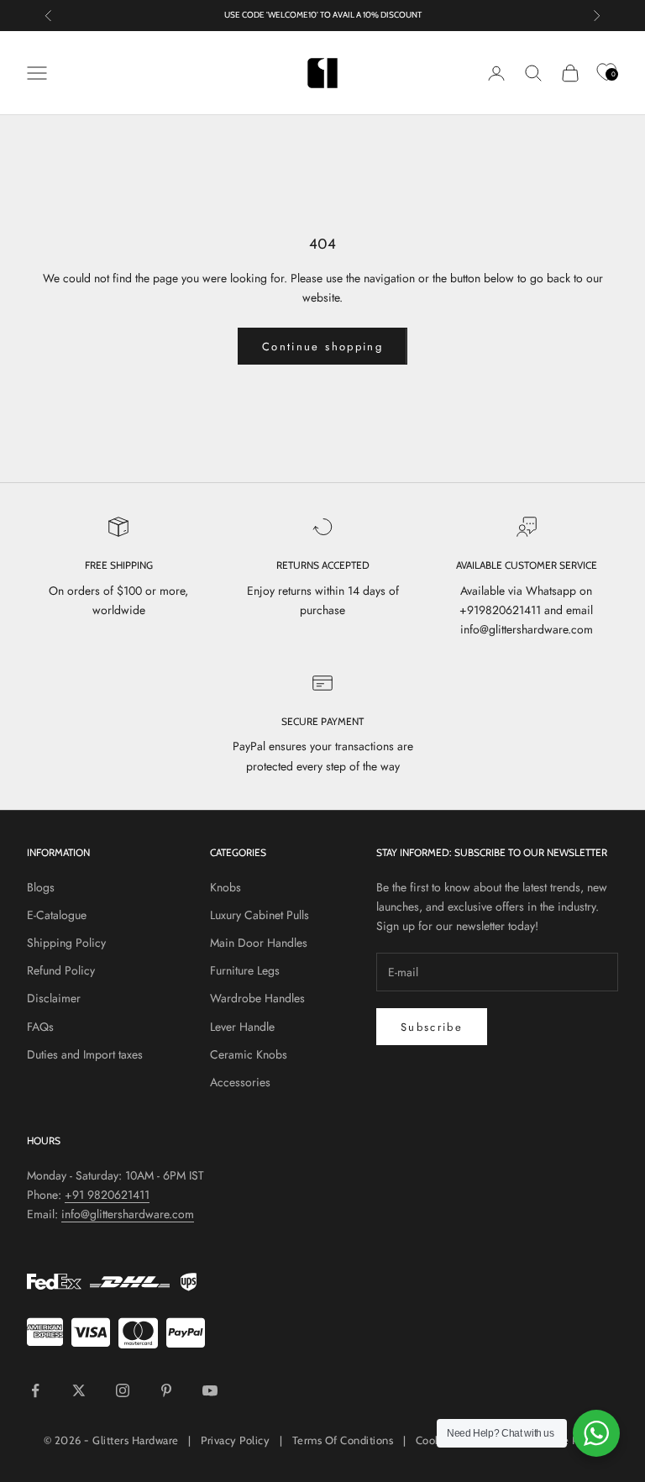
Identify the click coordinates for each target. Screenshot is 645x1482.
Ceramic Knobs (248, 1054)
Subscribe (432, 1027)
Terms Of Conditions (343, 1440)
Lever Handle (242, 1026)
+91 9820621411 (107, 1194)
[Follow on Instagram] (122, 1390)
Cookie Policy (568, 1440)
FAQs (40, 1026)
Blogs (41, 887)
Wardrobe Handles (257, 998)
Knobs (225, 887)
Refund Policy (61, 970)
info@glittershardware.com (127, 1214)
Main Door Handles (258, 942)
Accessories (240, 1082)
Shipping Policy (66, 942)
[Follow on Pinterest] (166, 1390)
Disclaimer (54, 998)
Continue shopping (322, 347)
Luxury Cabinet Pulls (259, 915)
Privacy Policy (235, 1440)
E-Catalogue (57, 915)
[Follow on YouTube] (210, 1390)
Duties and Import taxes (85, 1054)
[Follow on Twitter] (79, 1390)
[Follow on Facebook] (35, 1390)
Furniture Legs (245, 970)
